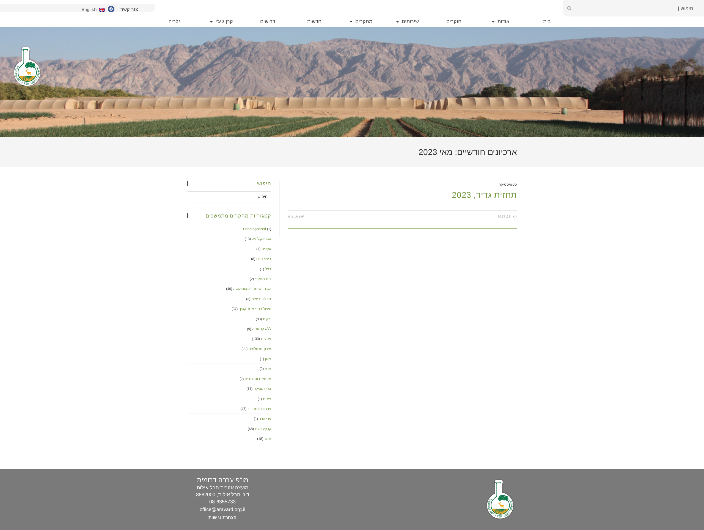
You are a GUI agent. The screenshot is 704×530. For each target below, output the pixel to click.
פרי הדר (265, 419)
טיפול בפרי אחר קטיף (255, 309)
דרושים (267, 21)
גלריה (175, 21)
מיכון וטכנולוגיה (260, 349)
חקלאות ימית (261, 299)
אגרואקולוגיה (261, 239)
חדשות (314, 21)
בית (547, 21)
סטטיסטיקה (508, 184)
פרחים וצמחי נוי (259, 409)
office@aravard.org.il (222, 509)
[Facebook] (111, 9)
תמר (267, 439)
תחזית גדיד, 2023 (484, 194)
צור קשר (129, 9)
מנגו (268, 369)
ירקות (267, 319)
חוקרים (453, 21)
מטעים (266, 339)
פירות (267, 399)
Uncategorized (254, 229)
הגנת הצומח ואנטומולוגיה (252, 289)
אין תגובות (295, 216)
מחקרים (363, 21)
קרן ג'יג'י (224, 21)
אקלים (266, 249)
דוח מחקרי (263, 279)
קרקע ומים (263, 429)
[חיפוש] (569, 8)
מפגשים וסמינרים (258, 379)
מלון (268, 359)
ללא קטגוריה (261, 329)
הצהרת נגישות (222, 517)
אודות (503, 21)
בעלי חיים (263, 259)
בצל (268, 269)
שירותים (410, 21)
